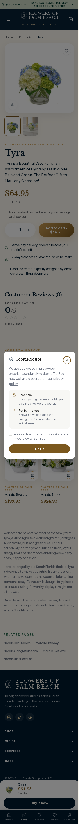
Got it (39, 449)
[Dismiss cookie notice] (67, 360)
